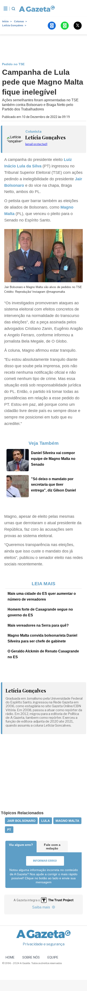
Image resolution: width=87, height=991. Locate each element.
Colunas (19, 21)
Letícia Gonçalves (12, 25)
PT (9, 829)
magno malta (67, 820)
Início (5, 21)
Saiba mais (41, 907)
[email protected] (36, 144)
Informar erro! (45, 860)
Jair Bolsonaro (21, 820)
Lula (45, 820)
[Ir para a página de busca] (13, 9)
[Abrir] (6, 8)
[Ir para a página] (36, 8)
